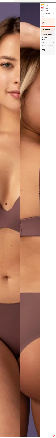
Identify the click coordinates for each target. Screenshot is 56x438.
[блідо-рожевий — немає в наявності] (44, 10)
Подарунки (35, 2)
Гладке (53, 45)
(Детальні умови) (43, 23)
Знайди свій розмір (44, 2)
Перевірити (43, 39)
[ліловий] (46, 10)
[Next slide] (39, 220)
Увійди (43, 34)
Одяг (20, 2)
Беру (48, 26)
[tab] (42, 32)
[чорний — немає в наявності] (41, 10)
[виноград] (47, 10)
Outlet (31, 2)
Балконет (53, 43)
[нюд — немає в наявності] (43, 10)
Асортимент (43, 24)
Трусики (13, 2)
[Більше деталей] (44, 46)
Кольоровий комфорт (53, 44)
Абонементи (39, 2)
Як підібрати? (54, 13)
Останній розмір (27, 2)
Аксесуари (23, 2)
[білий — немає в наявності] (42, 10)
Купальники (16, 2)
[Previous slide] (1, 220)
